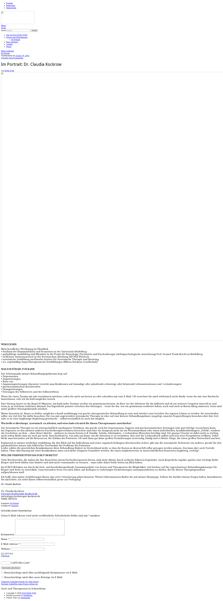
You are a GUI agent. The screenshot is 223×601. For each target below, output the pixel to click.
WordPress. (28, 595)
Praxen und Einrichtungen (16, 37)
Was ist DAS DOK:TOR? (17, 35)
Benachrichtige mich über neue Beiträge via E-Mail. (33, 577)
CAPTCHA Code (20, 563)
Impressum (10, 5)
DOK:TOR (9, 71)
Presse (8, 47)
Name (5, 539)
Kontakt (9, 3)
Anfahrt (9, 44)
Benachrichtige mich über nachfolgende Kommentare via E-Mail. (41, 572)
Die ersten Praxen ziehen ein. (19, 584)
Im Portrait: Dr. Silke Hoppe (20, 582)
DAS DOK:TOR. (29, 593)
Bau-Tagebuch (12, 42)
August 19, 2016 (22, 56)
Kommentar (7, 534)
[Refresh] (5, 556)
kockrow (15, 506)
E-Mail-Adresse (10, 544)
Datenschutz (11, 8)
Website (5, 549)
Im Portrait (15, 40)
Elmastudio (25, 598)
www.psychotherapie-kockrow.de (19, 493)
